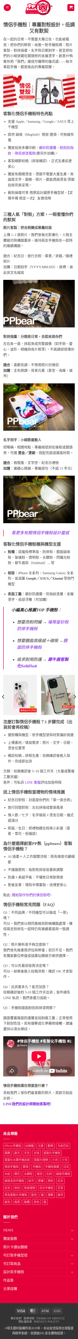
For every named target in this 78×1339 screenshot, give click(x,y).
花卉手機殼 (46, 1187)
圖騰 (7, 1152)
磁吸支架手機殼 (14, 1180)
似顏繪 (29, 1145)
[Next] (74, 696)
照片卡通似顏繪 (15, 1247)
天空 (27, 1152)
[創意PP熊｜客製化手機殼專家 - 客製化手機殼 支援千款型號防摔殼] (39, 7)
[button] (7, 7)
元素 (41, 1145)
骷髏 (27, 1202)
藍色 (34, 1194)
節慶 (41, 1180)
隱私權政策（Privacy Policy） (39, 1321)
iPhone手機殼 (13, 1145)
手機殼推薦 (52, 1166)
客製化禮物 (41, 1159)
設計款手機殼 (13, 1272)
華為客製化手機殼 (16, 1194)
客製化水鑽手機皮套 (17, 1159)
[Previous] (3, 696)
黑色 (36, 1202)
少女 (65, 1159)
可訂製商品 (12, 1264)
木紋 (7, 1173)
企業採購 (10, 1289)
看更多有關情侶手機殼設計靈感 (40, 533)
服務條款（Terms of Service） (45, 1318)
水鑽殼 (28, 1173)
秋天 (31, 1180)
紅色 (7, 1187)
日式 (66, 1166)
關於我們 (16, 1318)
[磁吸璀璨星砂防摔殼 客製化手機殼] (20, 695)
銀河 (60, 1194)
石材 (49, 1173)
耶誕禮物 (29, 1187)
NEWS (8, 1230)
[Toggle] (72, 1230)
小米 (55, 1159)
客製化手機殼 (52, 1152)
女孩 (36, 1152)
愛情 (25, 1166)
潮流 (39, 1173)
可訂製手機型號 (15, 1255)
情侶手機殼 (12, 1166)
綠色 (17, 1187)
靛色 (7, 1202)
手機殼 (36, 1166)
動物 (50, 1145)
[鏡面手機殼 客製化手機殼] (58, 695)
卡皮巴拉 (63, 1145)
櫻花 (17, 1173)
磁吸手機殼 (63, 1173)
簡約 (51, 1180)
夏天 (17, 1152)
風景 (17, 1202)
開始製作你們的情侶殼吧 (31, 895)
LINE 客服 (32, 782)
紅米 (60, 1180)
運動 (51, 1194)
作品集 (8, 1280)
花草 (60, 1187)
